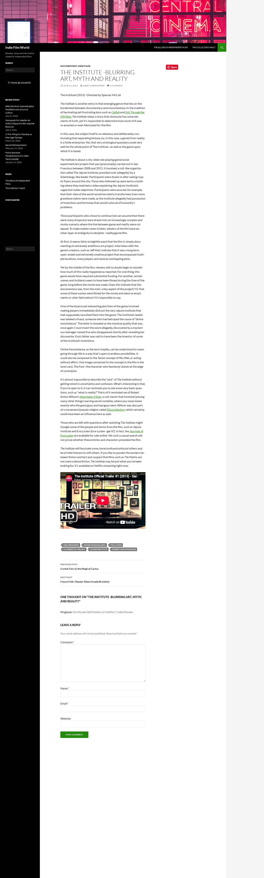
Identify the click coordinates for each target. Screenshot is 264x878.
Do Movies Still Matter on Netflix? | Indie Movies (103, 612)
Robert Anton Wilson (124, 549)
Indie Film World (17, 47)
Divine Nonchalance (95, 545)
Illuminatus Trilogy (74, 549)
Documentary (68, 66)
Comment (67, 642)
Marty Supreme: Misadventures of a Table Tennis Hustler (17, 155)
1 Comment (116, 85)
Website (65, 718)
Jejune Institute (98, 549)
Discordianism (116, 409)
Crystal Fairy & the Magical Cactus (79, 566)
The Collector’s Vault (203, 47)
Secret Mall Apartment (15, 145)
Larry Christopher (94, 85)
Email (64, 703)
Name (64, 688)
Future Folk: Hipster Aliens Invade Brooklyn (85, 579)
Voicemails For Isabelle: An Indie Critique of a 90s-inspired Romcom (19, 123)
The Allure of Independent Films (171, 47)
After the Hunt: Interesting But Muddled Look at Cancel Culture (19, 109)
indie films (84, 66)
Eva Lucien (116, 545)
